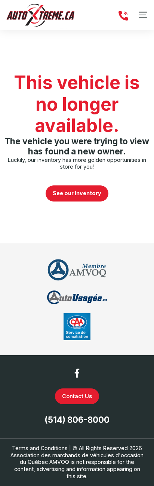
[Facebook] (77, 373)
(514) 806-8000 (77, 420)
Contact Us (77, 396)
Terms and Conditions (40, 448)
